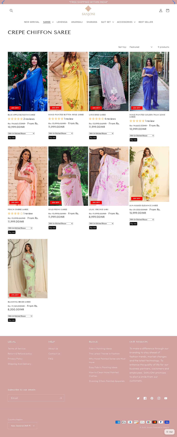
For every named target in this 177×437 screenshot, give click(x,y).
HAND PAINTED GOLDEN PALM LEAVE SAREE (147, 116)
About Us (53, 348)
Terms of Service (16, 348)
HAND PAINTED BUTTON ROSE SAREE (66, 115)
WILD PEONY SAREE (57, 209)
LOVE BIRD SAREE (97, 115)
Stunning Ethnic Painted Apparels (107, 381)
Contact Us (54, 353)
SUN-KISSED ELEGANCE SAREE (144, 205)
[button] (3, 3)
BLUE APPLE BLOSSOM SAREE (21, 115)
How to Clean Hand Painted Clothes (104, 374)
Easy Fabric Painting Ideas (103, 367)
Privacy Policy (15, 358)
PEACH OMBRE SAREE (18, 209)
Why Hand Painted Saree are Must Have (107, 360)
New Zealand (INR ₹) (21, 425)
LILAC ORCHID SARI (98, 209)
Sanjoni (150, 427)
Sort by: (122, 47)
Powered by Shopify (161, 427)
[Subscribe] (60, 398)
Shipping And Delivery (19, 363)
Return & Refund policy (20, 353)
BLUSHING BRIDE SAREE (19, 302)
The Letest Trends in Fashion (104, 353)
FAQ (50, 358)
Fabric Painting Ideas (100, 348)
